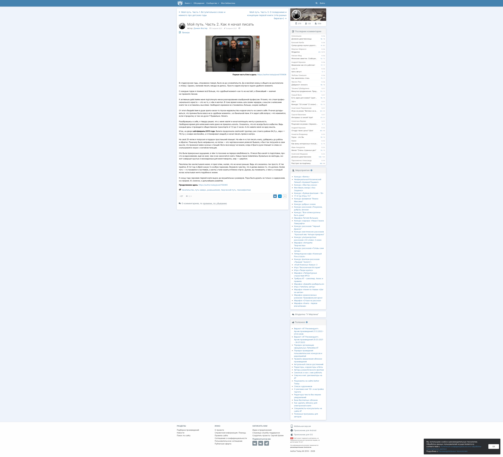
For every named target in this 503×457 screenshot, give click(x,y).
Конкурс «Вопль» (302, 176)
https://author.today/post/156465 (213, 185)
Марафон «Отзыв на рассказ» (307, 300)
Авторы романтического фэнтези (309, 370)
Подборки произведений (188, 430)
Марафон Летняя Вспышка (306, 218)
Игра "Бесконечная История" (307, 267)
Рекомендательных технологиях (453, 451)
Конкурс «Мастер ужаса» (305, 185)
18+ (292, 438)
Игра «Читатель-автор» (304, 287)
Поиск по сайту (183, 435)
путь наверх (200, 190)
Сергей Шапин (277, 435)
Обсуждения (199, 3)
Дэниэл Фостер (200, 28)
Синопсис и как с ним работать (308, 372)
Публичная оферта (223, 444)
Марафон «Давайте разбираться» (309, 284)
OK (493, 446)
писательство (188, 190)
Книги (187, 3)
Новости (180, 433)
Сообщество (212, 3)
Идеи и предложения (262, 430)
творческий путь (228, 190)
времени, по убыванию (215, 203)
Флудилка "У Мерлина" (307, 314)
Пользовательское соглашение (228, 441)
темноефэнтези (244, 190)
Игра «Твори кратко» (303, 270)
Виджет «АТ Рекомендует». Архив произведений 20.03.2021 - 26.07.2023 (308, 339)
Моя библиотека (228, 3)
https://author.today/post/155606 (271, 74)
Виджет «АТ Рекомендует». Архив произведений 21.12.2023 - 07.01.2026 (309, 331)
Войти (322, 3)
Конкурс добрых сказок (305, 204)
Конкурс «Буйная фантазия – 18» (308, 193)
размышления (213, 190)
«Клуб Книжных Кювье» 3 (305, 265)
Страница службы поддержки (266, 433)
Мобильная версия (302, 426)
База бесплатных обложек (306, 400)
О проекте (219, 430)
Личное (186, 32)
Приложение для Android (304, 430)
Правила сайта (221, 435)
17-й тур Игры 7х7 (302, 196)
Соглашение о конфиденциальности (231, 438)
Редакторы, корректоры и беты (308, 367)
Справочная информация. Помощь (230, 433)
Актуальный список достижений (308, 364)
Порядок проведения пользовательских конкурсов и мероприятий (308, 353)
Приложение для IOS (303, 434)
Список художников (303, 386)
